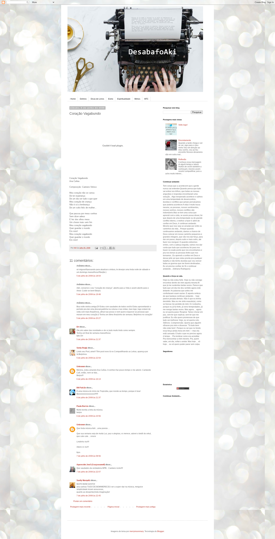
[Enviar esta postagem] (96, 248)
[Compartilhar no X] (107, 248)
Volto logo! (182, 125)
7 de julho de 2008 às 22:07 (89, 472)
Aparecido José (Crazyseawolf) (91, 465)
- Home (72, 99)
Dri (78, 327)
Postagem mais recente (80, 507)
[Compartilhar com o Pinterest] (113, 248)
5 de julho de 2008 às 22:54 (89, 358)
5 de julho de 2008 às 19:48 (89, 294)
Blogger (160, 531)
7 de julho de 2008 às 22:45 (89, 496)
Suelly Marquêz (83, 480)
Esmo (110, 99)
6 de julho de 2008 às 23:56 (89, 416)
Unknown (81, 366)
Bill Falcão (81, 388)
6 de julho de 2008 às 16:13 (89, 379)
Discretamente (184, 140)
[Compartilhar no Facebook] (110, 248)
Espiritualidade (123, 99)
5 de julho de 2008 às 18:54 (89, 276)
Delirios (83, 99)
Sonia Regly (82, 348)
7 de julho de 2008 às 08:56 (89, 456)
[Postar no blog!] (104, 248)
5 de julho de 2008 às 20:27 (89, 318)
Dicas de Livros (97, 99)
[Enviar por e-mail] (101, 248)
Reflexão (182, 159)
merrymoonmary (137, 531)
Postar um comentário (82, 501)
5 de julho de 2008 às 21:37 (89, 339)
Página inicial (113, 507)
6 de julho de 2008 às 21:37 (89, 397)
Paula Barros (82, 406)
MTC (146, 99)
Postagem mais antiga (145, 507)
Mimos (137, 99)
